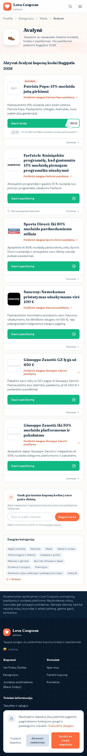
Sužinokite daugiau (60, 726)
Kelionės (35, 548)
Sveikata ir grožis (50, 555)
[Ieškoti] (70, 6)
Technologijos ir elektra (21, 555)
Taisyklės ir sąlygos (15, 705)
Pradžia (8, 18)
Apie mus (53, 667)
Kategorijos (26, 18)
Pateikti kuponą (57, 675)
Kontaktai (53, 682)
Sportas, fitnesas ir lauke (48, 561)
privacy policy (53, 524)
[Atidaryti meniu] (80, 6)
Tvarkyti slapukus (15, 740)
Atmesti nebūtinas (37, 740)
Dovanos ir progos (19, 567)
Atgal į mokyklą (16, 548)
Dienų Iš (72, 573)
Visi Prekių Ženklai (14, 667)
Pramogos (41, 567)
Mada (43, 18)
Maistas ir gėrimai (18, 561)
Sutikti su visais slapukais (65, 740)
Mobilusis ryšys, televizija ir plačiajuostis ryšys (35, 573)
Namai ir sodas (66, 548)
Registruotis (67, 517)
